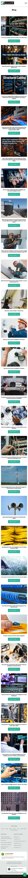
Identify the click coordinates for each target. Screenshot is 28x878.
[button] (26, 3)
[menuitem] (2, 828)
